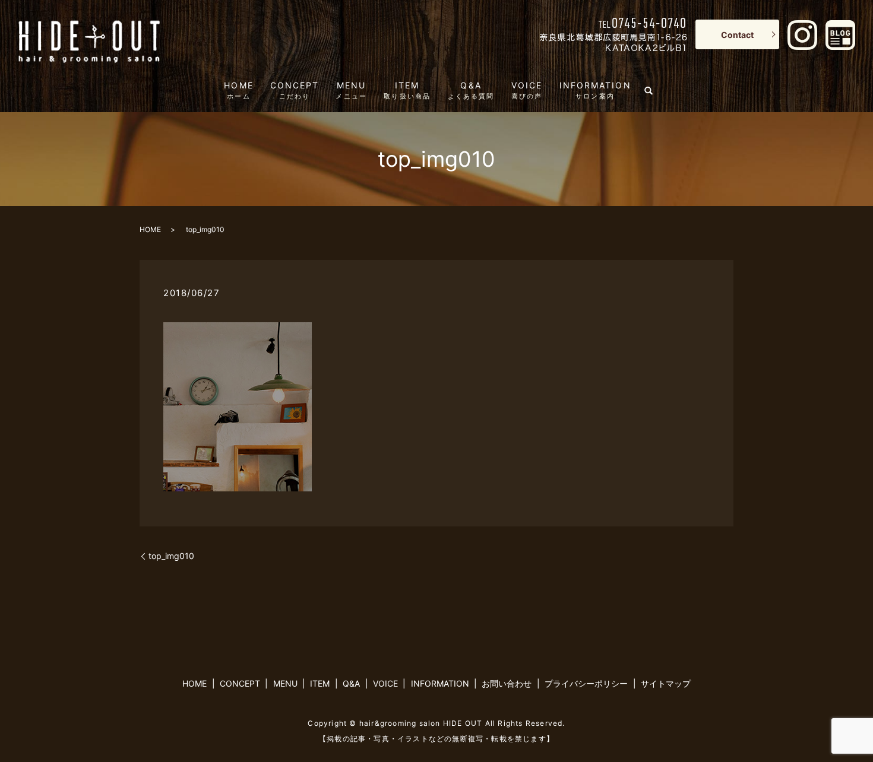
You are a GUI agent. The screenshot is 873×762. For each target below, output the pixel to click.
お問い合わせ (507, 683)
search (653, 88)
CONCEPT (295, 90)
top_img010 (171, 556)
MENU (351, 90)
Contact (737, 35)
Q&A (471, 90)
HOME (238, 90)
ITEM (407, 90)
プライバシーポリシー (586, 683)
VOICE (527, 90)
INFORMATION (595, 90)
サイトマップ (666, 683)
